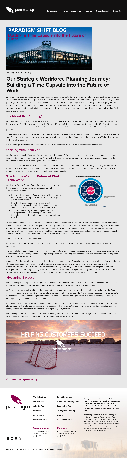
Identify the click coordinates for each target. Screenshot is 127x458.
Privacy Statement (56, 449)
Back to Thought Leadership (24, 379)
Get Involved (38, 415)
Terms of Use (43, 449)
